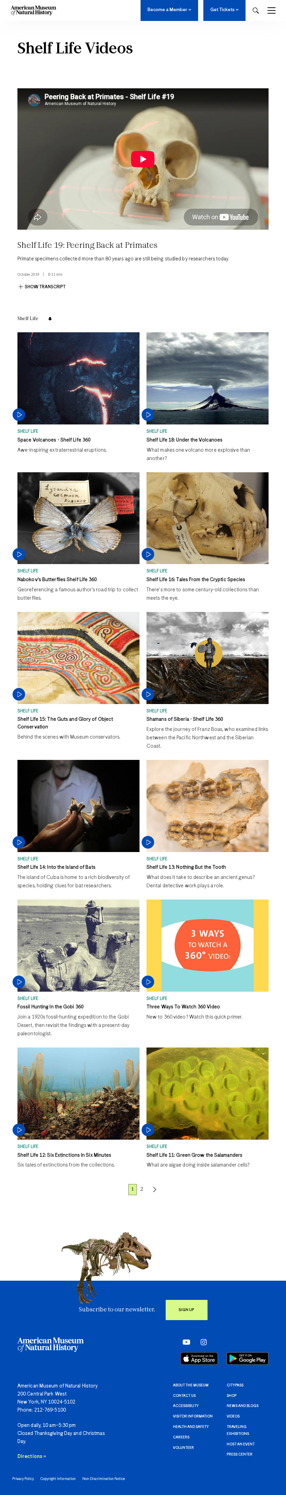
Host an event (241, 1444)
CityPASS (235, 1385)
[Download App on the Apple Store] (199, 1358)
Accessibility (186, 1406)
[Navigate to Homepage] (33, 10)
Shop (231, 1396)
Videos (233, 1416)
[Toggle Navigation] (272, 10)
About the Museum (191, 1385)
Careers (181, 1437)
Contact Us (184, 1396)
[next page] (154, 1189)
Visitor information (193, 1416)
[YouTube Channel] (184, 1342)
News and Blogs (242, 1406)
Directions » (31, 1456)
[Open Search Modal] (256, 11)
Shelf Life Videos (75, 49)
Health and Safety (191, 1427)
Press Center (240, 1454)
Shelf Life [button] (27, 319)
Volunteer (183, 1448)
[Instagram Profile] (201, 1342)
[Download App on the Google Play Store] (247, 1358)
